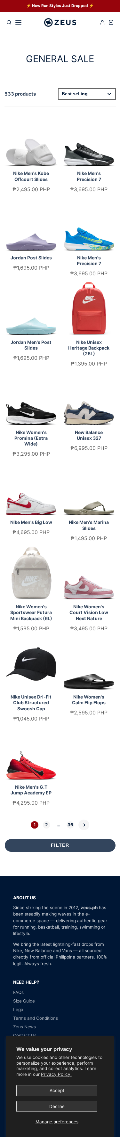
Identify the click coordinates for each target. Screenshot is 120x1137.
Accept (57, 1090)
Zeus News (24, 1026)
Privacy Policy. (56, 1074)
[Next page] (83, 825)
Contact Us (24, 1035)
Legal (18, 1009)
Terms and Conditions (35, 1018)
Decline (57, 1106)
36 (70, 824)
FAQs (18, 992)
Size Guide (24, 1000)
